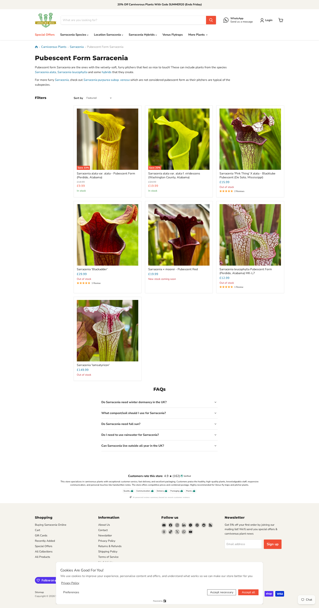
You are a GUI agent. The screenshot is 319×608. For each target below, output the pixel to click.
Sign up (273, 544)
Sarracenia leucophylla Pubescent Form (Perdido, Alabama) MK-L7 (245, 271)
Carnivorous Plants (53, 47)
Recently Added (45, 541)
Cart (37, 530)
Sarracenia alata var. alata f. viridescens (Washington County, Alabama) (174, 175)
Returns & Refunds (109, 546)
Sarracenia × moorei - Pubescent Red (173, 269)
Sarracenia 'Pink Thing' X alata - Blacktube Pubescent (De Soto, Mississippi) (247, 175)
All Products (42, 557)
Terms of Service (108, 557)
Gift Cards (41, 535)
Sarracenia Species (73, 35)
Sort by (78, 98)
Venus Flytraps (172, 35)
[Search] (211, 20)
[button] (267, 20)
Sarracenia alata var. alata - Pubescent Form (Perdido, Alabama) (106, 175)
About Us (104, 525)
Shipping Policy (107, 551)
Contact (103, 530)
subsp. (106, 80)
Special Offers (45, 35)
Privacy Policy (106, 541)
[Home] (36, 47)
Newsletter (105, 535)
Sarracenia (77, 47)
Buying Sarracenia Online (50, 525)
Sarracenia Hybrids (142, 35)
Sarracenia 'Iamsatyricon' (93, 365)
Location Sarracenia (108, 35)
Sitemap (39, 592)
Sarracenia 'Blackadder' (92, 269)
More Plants (196, 35)
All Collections (43, 551)
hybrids (107, 72)
